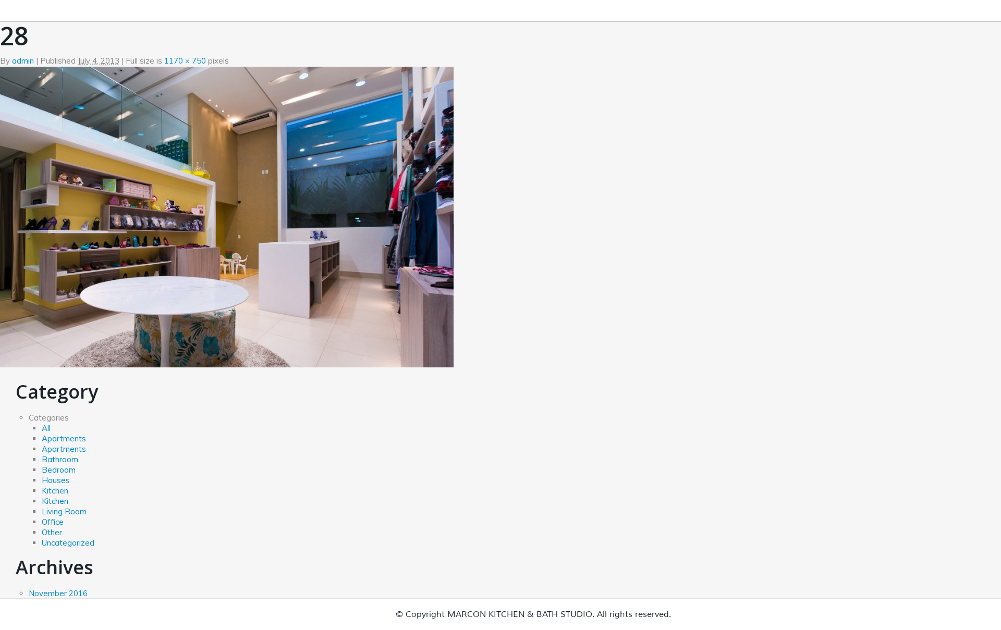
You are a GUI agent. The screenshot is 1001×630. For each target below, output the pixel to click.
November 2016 (58, 593)
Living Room (64, 511)
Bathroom (60, 459)
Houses (56, 480)
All (46, 428)
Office (53, 522)
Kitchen (55, 491)
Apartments (64, 438)
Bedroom (59, 470)
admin (23, 61)
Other (52, 532)
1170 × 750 (185, 61)
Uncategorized (68, 543)
